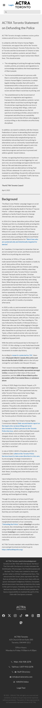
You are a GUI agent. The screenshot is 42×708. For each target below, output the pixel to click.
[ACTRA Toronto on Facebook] (3, 616)
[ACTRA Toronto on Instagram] (15, 616)
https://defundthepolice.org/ (12, 549)
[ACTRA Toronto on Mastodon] (21, 623)
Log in (11, 5)
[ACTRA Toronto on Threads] (32, 616)
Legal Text (21, 688)
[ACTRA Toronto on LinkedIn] (38, 616)
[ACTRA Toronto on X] (9, 616)
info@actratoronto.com (22, 677)
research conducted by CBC (22, 355)
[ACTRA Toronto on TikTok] (21, 616)
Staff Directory (23, 672)
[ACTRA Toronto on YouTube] (26, 616)
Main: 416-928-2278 (22, 662)
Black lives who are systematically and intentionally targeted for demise (20, 241)
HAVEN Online (22, 682)
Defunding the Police (10, 524)
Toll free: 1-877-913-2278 (22, 667)
